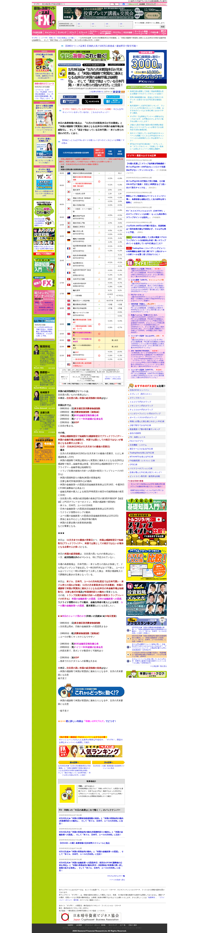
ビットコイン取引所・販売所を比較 (145, 476)
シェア (70, 97)
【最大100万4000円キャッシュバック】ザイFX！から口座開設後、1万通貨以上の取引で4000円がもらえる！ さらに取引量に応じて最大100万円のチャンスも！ (147, 308)
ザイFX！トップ (38, 38)
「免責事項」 (151, 897)
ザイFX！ (139, 928)
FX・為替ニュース (137, 437)
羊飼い (62, 79)
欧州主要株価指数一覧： (44, 96)
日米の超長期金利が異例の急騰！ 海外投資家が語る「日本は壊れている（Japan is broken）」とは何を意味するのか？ (47, 400)
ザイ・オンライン (114, 928)
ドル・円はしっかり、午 (44, 98)
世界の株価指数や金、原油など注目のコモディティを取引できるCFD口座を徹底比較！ (146, 99)
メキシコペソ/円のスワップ (141, 406)
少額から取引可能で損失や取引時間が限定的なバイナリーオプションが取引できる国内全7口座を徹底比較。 (146, 127)
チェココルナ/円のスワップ (141, 410)
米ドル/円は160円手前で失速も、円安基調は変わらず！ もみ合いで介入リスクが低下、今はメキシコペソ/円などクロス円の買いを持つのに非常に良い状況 (44, 455)
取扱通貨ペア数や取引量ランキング (145, 429)
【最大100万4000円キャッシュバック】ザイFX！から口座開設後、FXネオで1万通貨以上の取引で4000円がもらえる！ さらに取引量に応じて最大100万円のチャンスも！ (147, 273)
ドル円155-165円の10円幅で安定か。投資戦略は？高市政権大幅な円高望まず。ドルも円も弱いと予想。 (44, 331)
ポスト (92, 97)
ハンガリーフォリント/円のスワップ (145, 413)
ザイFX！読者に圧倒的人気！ (44, 140)
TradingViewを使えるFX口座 (142, 453)
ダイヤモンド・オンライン (86, 928)
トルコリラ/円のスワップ (140, 402)
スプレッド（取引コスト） (141, 394)
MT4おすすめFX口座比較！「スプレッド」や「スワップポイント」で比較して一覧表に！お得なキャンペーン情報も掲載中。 (147, 146)
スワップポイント (137, 398)
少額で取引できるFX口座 (140, 425)
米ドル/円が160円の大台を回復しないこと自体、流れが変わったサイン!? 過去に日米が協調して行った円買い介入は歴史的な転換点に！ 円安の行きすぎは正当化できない (47, 357)
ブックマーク (114, 97)
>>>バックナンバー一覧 (116, 876)
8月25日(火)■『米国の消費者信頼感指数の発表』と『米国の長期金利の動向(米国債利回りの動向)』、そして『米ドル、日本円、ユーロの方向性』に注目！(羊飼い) (149, 630)
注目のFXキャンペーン (139, 390)
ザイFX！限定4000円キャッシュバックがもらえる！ (44, 130)
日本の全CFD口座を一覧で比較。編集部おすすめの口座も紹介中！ (44, 76)
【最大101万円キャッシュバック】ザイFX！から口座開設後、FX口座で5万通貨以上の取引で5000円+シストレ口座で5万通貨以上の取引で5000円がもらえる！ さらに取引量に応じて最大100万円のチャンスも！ (148, 341)
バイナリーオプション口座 (141, 468)
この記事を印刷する (96, 92)
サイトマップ (113, 925)
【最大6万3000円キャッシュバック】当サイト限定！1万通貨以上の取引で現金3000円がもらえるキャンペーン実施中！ (148, 297)
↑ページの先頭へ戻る (117, 880)
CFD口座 (133, 464)
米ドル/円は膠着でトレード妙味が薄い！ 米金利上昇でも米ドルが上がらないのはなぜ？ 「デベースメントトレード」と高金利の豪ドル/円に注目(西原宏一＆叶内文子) (149, 647)
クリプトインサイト (128, 928)
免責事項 (70, 925)
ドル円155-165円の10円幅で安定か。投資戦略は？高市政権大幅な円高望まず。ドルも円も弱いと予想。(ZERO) (149, 654)
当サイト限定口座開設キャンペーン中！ (44, 107)
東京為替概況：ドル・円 (44, 94)
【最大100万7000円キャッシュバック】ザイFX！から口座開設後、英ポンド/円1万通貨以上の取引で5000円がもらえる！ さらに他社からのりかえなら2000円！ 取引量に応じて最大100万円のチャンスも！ (147, 285)
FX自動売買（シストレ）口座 (142, 460)
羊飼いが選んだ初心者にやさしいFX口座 (147, 421)
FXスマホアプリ (136, 441)
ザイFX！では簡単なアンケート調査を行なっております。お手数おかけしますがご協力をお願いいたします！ (147, 118)
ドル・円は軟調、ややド (44, 92)
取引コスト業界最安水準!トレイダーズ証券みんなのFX (44, 193)
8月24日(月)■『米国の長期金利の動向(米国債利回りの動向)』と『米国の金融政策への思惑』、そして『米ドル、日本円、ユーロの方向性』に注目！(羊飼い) (149, 638)
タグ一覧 (122, 925)
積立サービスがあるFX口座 (141, 449)
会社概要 (79, 925)
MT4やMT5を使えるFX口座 (141, 457)
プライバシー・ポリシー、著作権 (95, 925)
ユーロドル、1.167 (42, 90)
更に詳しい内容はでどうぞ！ (87, 721)
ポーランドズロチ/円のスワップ (143, 417)
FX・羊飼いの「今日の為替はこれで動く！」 (61, 38)
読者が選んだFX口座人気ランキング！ (146, 472)
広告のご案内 (133, 925)
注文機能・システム (138, 445)
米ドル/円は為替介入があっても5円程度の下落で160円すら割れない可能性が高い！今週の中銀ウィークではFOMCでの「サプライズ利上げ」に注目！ (47, 422)
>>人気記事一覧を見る (158, 666)
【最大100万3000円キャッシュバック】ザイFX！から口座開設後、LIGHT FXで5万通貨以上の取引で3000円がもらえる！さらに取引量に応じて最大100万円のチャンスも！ (147, 374)
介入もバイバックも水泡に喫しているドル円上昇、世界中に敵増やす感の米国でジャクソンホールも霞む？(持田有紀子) (149, 661)
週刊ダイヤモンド (102, 928)
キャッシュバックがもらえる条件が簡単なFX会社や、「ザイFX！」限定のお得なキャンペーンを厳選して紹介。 (91, 739)
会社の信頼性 (135, 433)
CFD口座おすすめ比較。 (44, 55)
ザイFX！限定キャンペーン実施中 (44, 170)
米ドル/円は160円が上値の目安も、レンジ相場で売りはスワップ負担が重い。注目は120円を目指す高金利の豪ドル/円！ (47, 380)
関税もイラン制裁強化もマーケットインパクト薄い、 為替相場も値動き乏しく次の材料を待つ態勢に (44, 307)
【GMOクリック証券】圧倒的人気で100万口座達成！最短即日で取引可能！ (101, 46)
